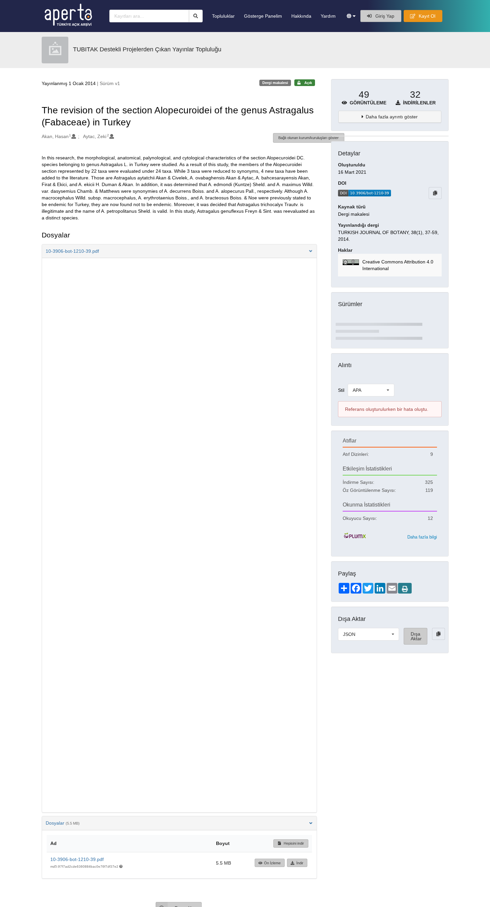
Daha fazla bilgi (422, 537)
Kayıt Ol (426, 16)
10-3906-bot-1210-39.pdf (77, 859)
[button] (351, 16)
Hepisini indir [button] (293, 843)
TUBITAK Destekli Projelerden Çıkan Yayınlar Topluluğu (147, 49)
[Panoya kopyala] (435, 193)
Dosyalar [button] (63, 823)
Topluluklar (223, 16)
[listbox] (371, 390)
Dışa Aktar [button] (416, 636)
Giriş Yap (384, 16)
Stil (341, 390)
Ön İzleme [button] (272, 863)
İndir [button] (299, 863)
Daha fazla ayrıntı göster (392, 116)
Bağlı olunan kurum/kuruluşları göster (308, 138)
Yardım (328, 16)
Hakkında (301, 16)
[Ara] (196, 16)
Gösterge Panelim (263, 16)
